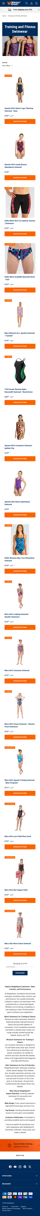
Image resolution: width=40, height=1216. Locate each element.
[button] (36, 3)
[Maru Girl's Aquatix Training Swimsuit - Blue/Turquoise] (20, 761)
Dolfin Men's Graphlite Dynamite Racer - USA (20, 278)
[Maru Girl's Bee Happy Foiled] (20, 871)
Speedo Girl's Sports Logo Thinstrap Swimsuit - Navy (19, 109)
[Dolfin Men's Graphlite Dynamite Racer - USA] (20, 258)
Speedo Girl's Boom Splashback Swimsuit (17, 503)
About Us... (5, 1206)
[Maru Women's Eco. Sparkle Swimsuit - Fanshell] (20, 314)
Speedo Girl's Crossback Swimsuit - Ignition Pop (19, 447)
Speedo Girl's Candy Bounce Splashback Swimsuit (16, 165)
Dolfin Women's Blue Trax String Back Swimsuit (19, 559)
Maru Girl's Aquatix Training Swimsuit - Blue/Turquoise (19, 781)
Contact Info (14, 1206)
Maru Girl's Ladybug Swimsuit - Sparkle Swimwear (17, 615)
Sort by (4, 62)
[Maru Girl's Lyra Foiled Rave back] (20, 818)
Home (4, 16)
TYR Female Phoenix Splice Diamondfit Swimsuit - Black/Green (19, 390)
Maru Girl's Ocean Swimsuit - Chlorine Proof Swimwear (20, 725)
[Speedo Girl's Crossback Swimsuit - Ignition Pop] (20, 427)
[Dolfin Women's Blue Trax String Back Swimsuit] (20, 539)
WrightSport (10, 1203)
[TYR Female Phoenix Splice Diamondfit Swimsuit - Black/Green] (20, 371)
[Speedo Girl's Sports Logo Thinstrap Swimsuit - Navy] (20, 90)
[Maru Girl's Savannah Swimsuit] (20, 652)
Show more (20, 973)
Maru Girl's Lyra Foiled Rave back (18, 836)
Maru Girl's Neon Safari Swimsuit (18, 943)
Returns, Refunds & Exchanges (11, 1208)
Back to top (20, 1155)
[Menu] (3, 3)
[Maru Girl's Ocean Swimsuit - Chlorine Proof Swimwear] (20, 705)
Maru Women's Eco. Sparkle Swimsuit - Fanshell (20, 334)
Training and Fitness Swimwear (17, 16)
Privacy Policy (6, 1210)
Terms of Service (27, 1208)
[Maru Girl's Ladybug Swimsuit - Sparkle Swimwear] (20, 595)
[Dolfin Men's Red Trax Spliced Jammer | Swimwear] (20, 202)
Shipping (23, 1206)
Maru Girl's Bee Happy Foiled (16, 890)
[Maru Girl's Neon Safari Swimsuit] (20, 925)
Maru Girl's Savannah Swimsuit (17, 670)
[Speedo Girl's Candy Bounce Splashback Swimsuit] (20, 146)
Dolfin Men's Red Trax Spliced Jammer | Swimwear (20, 222)
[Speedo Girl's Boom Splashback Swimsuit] (20, 483)
